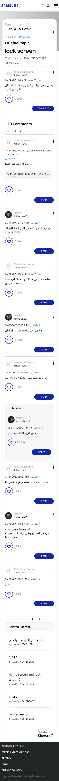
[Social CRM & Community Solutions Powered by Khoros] (45, 734)
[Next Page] (27, 131)
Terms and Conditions (16, 752)
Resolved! (24, 37)
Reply (44, 200)
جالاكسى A (35, 80)
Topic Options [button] (48, 32)
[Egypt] (9, 5)
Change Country (12, 770)
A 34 (12, 657)
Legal (5, 764)
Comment (43, 108)
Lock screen (17, 714)
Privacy (6, 758)
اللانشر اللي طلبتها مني (24, 640)
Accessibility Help (13, 746)
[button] (48, 72)
